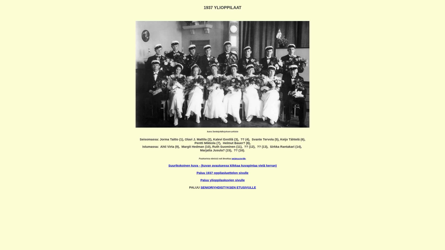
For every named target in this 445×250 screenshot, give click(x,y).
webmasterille (239, 158)
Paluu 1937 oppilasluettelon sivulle (222, 173)
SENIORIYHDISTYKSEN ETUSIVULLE (228, 187)
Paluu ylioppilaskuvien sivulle (222, 180)
